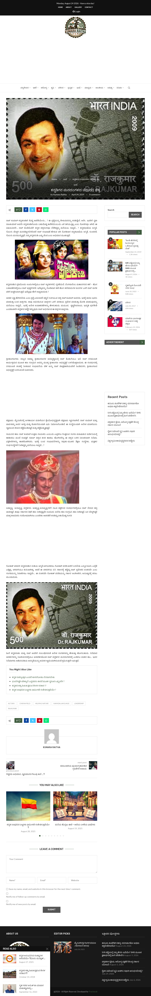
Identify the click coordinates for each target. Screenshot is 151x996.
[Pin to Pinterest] (39, 209)
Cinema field (24, 703)
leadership (79, 703)
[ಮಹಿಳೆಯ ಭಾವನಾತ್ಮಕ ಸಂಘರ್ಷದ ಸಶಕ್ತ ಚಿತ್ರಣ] (115, 322)
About (69, 7)
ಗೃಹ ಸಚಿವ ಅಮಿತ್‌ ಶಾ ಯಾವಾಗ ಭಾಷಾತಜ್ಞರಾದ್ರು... (31, 987)
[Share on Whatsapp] (46, 209)
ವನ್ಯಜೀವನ (24, 88)
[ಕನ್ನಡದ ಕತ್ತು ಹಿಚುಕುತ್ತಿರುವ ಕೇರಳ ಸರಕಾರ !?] (9, 973)
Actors (11, 703)
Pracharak (93, 991)
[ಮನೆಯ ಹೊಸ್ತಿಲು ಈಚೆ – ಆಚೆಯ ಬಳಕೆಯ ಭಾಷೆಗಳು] (75, 806)
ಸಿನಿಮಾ (119, 88)
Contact (89, 7)
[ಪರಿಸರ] (115, 306)
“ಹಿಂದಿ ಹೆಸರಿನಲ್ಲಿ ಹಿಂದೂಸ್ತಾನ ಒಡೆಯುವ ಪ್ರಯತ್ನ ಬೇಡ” (131, 244)
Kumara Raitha (60, 194)
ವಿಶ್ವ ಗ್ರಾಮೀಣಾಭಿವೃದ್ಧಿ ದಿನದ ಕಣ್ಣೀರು (121, 440)
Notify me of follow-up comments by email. (25, 896)
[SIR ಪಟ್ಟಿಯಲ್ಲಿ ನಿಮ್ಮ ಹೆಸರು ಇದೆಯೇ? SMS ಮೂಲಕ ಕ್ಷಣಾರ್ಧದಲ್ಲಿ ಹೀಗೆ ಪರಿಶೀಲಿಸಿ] (115, 267)
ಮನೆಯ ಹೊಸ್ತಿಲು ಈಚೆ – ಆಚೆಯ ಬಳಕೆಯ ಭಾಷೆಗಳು (75, 824)
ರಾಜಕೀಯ (99, 88)
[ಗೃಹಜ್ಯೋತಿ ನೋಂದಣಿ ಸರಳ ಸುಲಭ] (115, 289)
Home (60, 7)
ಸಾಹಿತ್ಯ (109, 88)
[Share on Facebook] (25, 209)
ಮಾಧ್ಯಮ (88, 88)
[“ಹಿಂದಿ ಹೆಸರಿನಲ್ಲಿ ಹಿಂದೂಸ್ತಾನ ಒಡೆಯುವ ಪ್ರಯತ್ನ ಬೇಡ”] (115, 244)
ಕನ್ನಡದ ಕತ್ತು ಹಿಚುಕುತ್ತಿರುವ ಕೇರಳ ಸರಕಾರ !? (29, 685)
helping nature (42, 703)
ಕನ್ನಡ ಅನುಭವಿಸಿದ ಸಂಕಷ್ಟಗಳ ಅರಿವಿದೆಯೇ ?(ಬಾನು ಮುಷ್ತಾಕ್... (32, 957)
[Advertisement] (75, 61)
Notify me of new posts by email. (21, 904)
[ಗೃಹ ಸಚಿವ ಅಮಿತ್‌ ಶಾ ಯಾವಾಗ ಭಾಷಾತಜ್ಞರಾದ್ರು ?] (9, 988)
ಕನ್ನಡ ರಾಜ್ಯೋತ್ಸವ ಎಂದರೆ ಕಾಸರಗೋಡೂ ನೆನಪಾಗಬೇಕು (33, 677)
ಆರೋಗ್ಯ (44, 88)
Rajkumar (12, 708)
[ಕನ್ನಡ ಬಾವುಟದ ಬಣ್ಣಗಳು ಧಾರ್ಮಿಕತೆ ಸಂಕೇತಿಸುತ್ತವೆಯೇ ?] (28, 806)
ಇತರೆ (35, 88)
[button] (10, 813)
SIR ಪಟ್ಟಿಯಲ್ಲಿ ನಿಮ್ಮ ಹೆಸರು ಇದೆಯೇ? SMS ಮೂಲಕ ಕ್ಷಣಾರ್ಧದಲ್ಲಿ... (132, 267)
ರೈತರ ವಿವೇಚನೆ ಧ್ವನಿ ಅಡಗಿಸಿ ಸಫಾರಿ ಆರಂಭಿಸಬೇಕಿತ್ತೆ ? (122, 971)
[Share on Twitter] (32, 209)
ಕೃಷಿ (52, 88)
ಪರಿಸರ (60, 88)
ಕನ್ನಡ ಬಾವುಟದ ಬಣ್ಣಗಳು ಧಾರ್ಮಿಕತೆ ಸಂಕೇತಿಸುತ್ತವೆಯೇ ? (34, 689)
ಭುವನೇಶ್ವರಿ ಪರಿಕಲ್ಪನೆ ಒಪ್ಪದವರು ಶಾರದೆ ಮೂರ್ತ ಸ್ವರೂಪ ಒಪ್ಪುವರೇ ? (38, 681)
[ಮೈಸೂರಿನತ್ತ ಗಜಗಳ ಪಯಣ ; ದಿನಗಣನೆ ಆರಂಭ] (62, 947)
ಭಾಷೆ (78, 88)
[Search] (129, 87)
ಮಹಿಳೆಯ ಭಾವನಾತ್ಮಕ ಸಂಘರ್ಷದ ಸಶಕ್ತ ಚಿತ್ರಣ (133, 321)
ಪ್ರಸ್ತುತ (70, 88)
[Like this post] (19, 209)
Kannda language (61, 703)
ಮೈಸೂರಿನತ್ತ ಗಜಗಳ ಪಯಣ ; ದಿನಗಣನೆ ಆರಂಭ (85, 944)
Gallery (78, 7)
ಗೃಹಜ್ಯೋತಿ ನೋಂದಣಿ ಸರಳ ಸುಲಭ (133, 286)
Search (111, 210)
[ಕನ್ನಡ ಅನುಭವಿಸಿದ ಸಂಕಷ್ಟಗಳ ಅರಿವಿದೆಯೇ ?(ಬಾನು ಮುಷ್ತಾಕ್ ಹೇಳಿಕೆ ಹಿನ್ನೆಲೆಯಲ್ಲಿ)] (9, 958)
